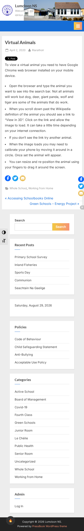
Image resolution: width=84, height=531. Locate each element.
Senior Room (24, 454)
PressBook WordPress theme (49, 526)
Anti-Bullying (24, 354)
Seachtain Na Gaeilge (30, 288)
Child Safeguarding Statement (36, 347)
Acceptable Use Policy (30, 362)
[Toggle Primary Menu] (78, 26)
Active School (24, 391)
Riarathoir (38, 50)
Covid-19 (21, 407)
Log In (19, 506)
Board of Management (30, 399)
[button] (8, 178)
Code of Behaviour (28, 339)
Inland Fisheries (26, 265)
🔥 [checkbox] (11, 520)
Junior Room (23, 430)
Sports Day (22, 272)
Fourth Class (23, 415)
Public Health (24, 446)
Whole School (18, 188)
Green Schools (25, 422)
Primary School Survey (31, 257)
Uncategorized (25, 461)
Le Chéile (21, 438)
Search (20, 220)
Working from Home (40, 188)
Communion (23, 280)
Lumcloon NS (26, 6)
